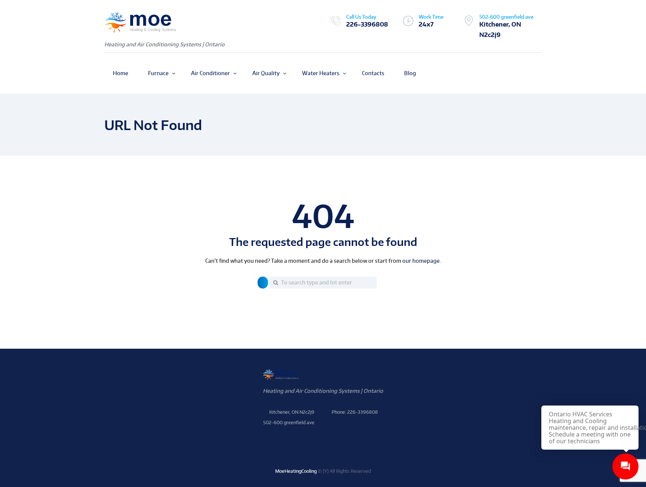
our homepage (421, 261)
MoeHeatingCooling (296, 471)
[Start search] (263, 283)
